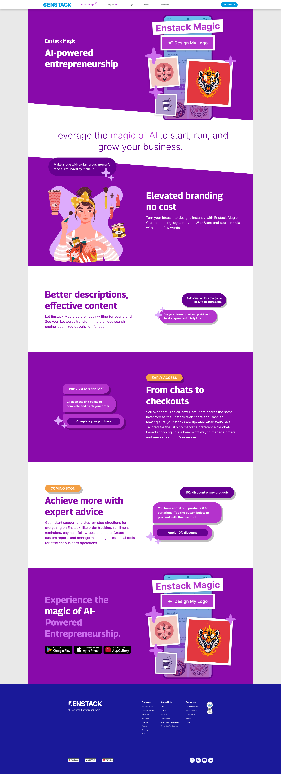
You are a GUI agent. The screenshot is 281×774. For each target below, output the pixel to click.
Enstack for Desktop (192, 706)
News (146, 5)
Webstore (145, 726)
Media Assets (165, 718)
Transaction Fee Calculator (169, 726)
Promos (163, 710)
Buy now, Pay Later (148, 706)
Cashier (144, 734)
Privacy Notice (190, 714)
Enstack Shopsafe (148, 710)
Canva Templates (191, 710)
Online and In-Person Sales (170, 722)
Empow (112, 5)
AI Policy (188, 718)
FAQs (131, 5)
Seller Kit (164, 714)
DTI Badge (145, 718)
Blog (162, 706)
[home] (57, 5)
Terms (188, 722)
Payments (145, 722)
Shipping (145, 730)
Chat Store (145, 714)
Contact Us (164, 5)
